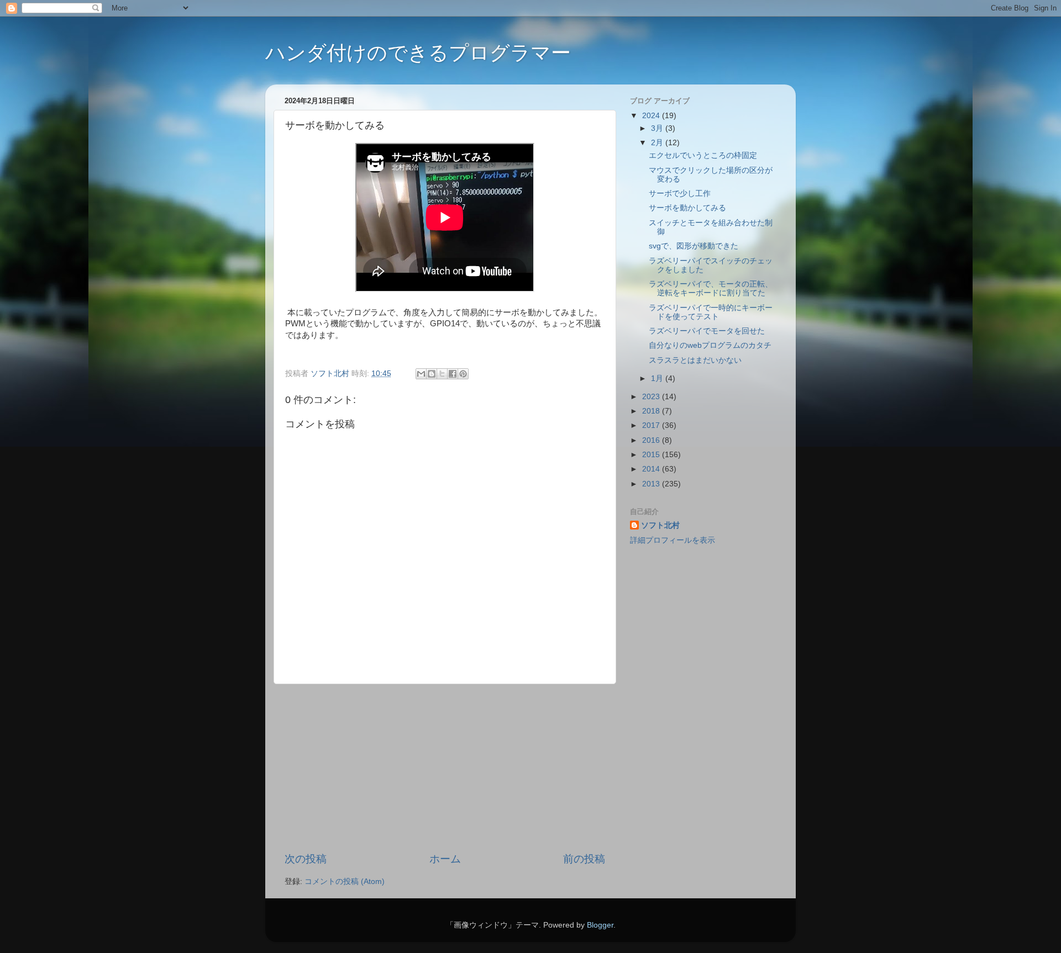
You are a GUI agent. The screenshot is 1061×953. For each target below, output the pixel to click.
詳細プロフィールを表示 (672, 540)
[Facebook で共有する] (452, 373)
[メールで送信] (421, 373)
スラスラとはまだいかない (695, 360)
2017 (652, 425)
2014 (652, 469)
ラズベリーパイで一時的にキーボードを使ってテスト (711, 312)
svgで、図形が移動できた (693, 246)
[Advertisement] (445, 768)
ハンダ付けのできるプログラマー (418, 52)
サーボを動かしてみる (687, 208)
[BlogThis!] (431, 373)
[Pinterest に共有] (463, 373)
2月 (658, 143)
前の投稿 (584, 859)
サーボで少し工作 (680, 193)
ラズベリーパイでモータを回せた (707, 331)
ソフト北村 (660, 525)
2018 (652, 411)
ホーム (445, 859)
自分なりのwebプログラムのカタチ (710, 345)
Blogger (600, 925)
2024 (652, 116)
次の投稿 (306, 859)
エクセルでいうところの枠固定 (703, 155)
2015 (652, 455)
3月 (658, 128)
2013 (652, 484)
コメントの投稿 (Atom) (344, 881)
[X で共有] (442, 373)
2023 (652, 397)
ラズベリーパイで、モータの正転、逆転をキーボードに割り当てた (711, 288)
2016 (652, 440)
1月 (658, 378)
